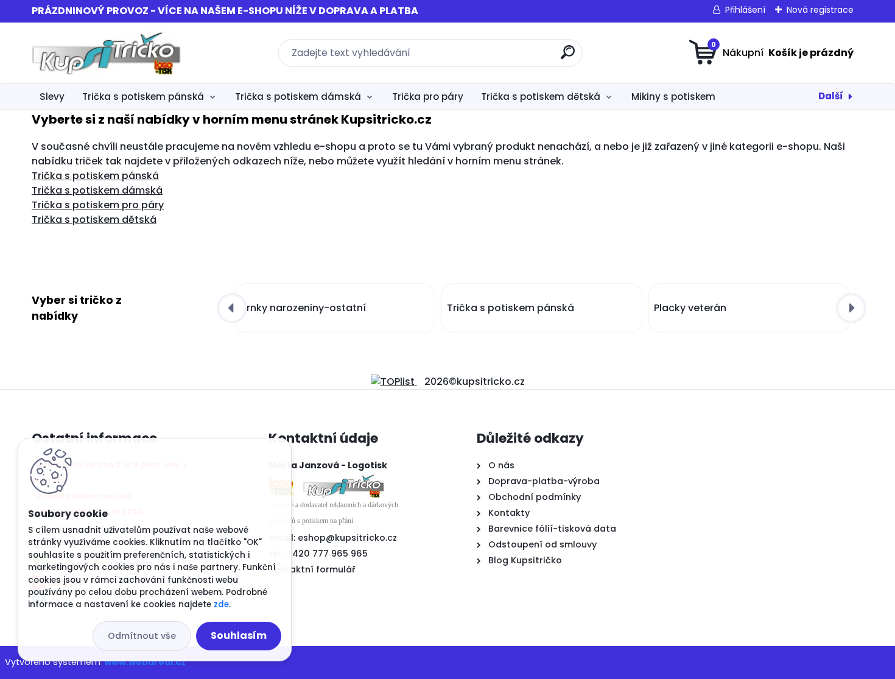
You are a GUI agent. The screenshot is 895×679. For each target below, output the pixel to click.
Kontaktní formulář (312, 569)
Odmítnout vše (142, 636)
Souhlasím (239, 635)
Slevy (52, 96)
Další (830, 96)
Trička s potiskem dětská (540, 96)
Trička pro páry (427, 96)
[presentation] (232, 308)
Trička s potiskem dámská (298, 96)
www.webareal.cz (145, 662)
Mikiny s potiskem (673, 96)
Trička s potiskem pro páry (98, 205)
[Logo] (106, 53)
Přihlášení (745, 10)
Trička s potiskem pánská (143, 96)
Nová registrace (820, 10)
